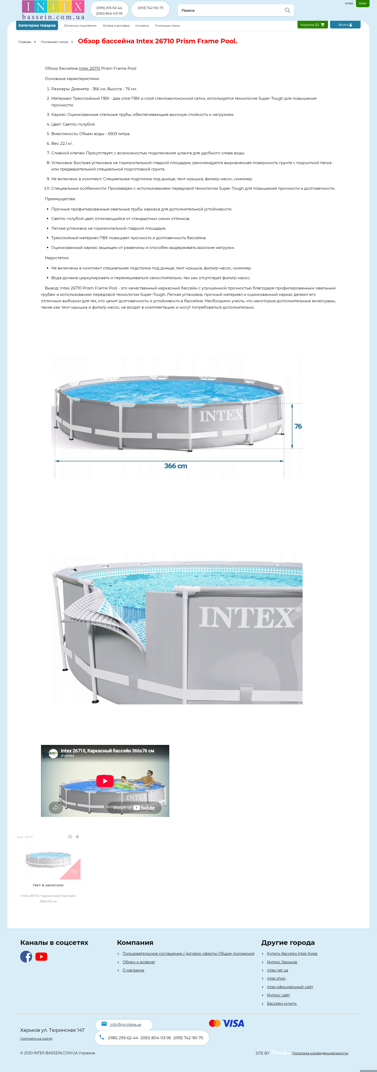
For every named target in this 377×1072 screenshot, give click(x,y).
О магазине (133, 970)
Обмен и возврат (139, 962)
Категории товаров (37, 25)
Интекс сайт (278, 995)
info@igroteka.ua (125, 1024)
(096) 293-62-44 (109, 8)
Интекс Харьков (282, 962)
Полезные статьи (167, 25)
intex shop (276, 978)
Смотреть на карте (36, 1038)
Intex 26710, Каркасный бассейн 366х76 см (48, 898)
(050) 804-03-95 (109, 13)
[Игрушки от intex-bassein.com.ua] (53, 19)
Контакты (142, 25)
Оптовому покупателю (80, 25)
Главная (24, 42)
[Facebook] (27, 961)
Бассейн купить (282, 1003)
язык (362, 3)
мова (349, 3)
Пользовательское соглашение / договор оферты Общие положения (188, 953)
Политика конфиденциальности (320, 1053)
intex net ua (277, 970)
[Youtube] (42, 961)
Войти (344, 25)
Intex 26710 (89, 68)
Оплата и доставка (116, 25)
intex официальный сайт (290, 987)
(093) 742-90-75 (150, 8)
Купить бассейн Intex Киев (292, 953)
